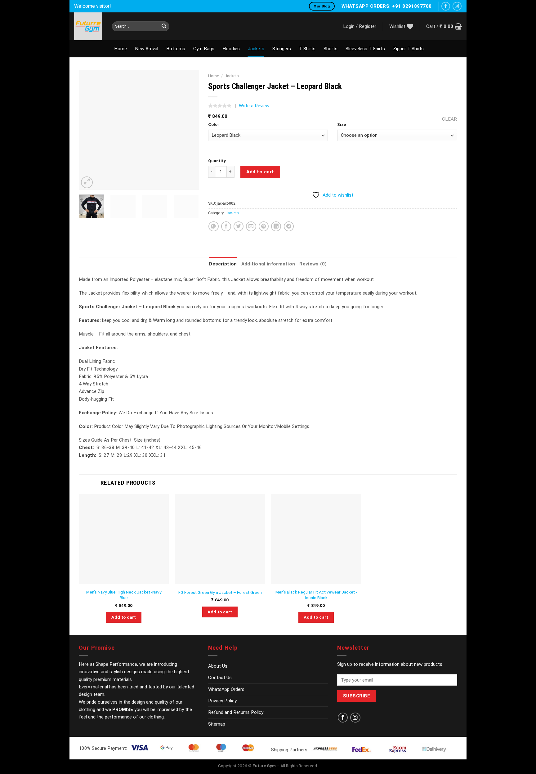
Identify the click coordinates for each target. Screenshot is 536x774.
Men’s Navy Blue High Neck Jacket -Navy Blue (123, 594)
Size (341, 124)
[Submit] (164, 26)
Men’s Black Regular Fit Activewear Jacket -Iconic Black (316, 594)
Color (213, 124)
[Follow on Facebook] (445, 6)
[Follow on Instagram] (457, 6)
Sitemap (216, 724)
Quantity (217, 160)
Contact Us (220, 677)
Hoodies (231, 48)
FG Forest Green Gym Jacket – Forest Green (220, 592)
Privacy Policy (222, 701)
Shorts (330, 48)
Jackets (256, 48)
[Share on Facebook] (226, 226)
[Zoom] (87, 182)
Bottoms (175, 48)
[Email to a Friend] (251, 226)
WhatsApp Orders (226, 689)
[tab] (223, 264)
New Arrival (146, 48)
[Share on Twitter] (238, 226)
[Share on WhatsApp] (213, 226)
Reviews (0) (313, 264)
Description (223, 264)
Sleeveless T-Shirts (365, 48)
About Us (217, 666)
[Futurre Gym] (88, 26)
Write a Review (254, 106)
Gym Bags (203, 48)
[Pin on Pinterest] (264, 226)
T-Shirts (307, 48)
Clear (449, 119)
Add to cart (260, 172)
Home (120, 48)
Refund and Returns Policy (235, 712)
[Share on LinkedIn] (276, 226)
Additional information (268, 264)
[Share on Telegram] (289, 226)
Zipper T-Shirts (408, 48)
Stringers (281, 48)
